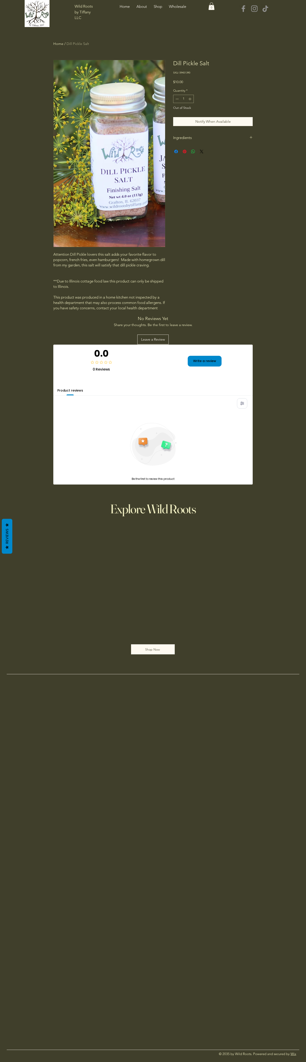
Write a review (204, 361)
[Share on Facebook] (176, 151)
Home (58, 44)
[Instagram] (254, 8)
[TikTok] (265, 8)
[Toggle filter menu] (242, 403)
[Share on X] (201, 151)
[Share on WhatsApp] (193, 151)
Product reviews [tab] (70, 390)
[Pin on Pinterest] (184, 151)
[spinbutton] (183, 99)
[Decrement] (176, 99)
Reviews (7, 536)
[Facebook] (243, 8)
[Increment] (190, 99)
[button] (211, 6)
